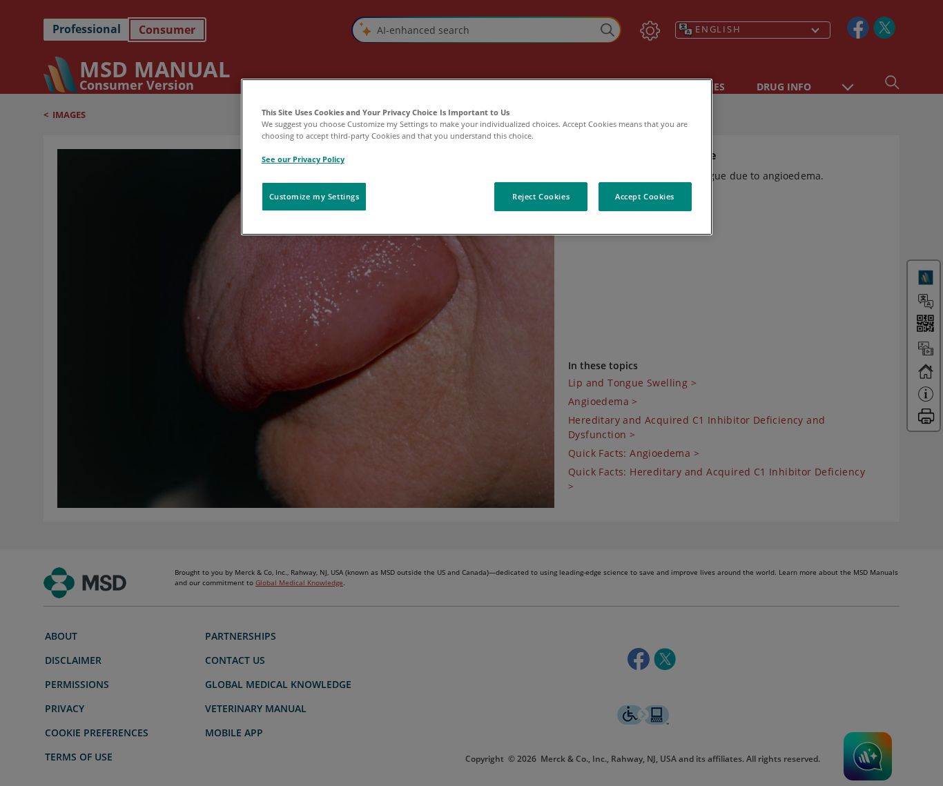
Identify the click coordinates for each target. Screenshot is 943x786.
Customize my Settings (314, 196)
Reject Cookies (541, 196)
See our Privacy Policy (303, 159)
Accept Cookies (644, 196)
